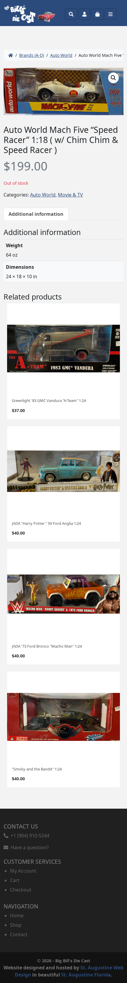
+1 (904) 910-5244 (28, 835)
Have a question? (28, 847)
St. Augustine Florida (86, 974)
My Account (23, 871)
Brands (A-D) (31, 55)
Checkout (20, 890)
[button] (113, 78)
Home (17, 915)
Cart (14, 880)
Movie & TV (70, 195)
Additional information (36, 214)
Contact (18, 934)
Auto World (61, 55)
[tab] (36, 214)
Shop (16, 925)
